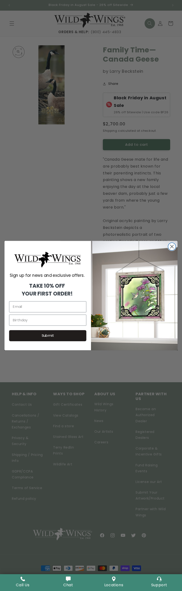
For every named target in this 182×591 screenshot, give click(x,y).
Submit (48, 335)
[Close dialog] (172, 246)
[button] (68, 582)
